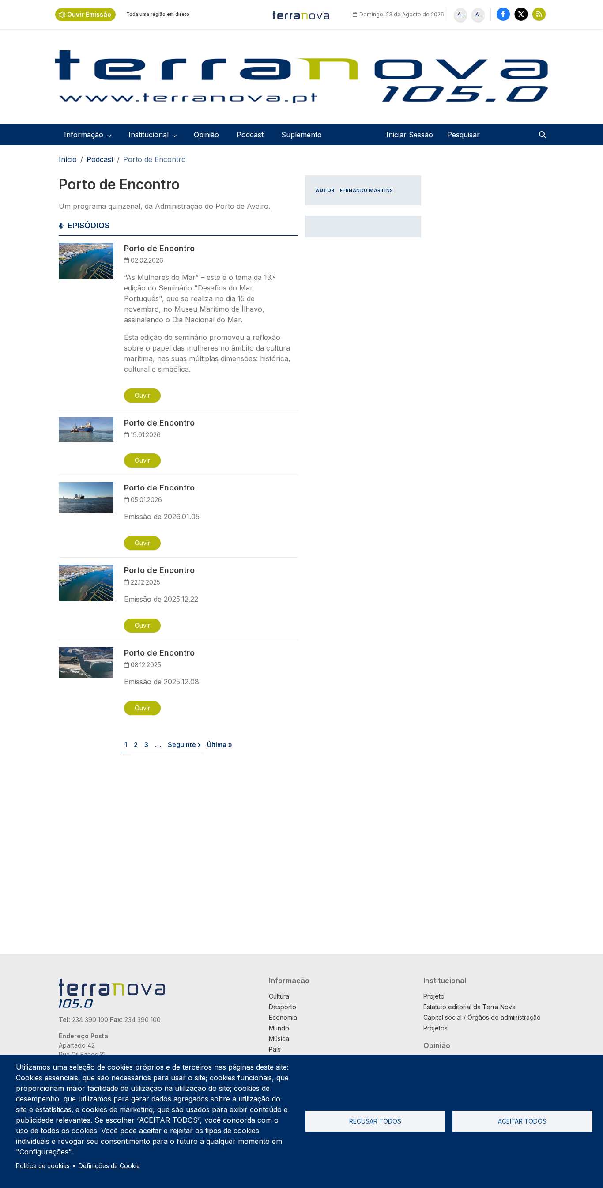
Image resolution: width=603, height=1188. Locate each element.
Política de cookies (43, 1165)
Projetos (435, 1028)
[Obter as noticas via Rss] (539, 14)
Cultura (279, 996)
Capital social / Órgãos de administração (482, 1017)
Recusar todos (375, 1121)
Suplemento (301, 134)
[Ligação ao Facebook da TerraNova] (503, 14)
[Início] (301, 14)
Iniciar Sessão (409, 134)
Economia (283, 1017)
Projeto (434, 996)
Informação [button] (83, 134)
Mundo (279, 1028)
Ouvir (142, 395)
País (275, 1049)
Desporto (282, 1007)
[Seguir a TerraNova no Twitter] (521, 14)
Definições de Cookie (109, 1165)
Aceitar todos (522, 1121)
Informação (289, 980)
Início (68, 159)
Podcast (250, 134)
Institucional (444, 980)
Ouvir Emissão (89, 14)
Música (279, 1038)
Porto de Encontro (159, 248)
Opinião (206, 134)
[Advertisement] (363, 380)
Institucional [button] (148, 134)
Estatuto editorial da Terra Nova (469, 1007)
